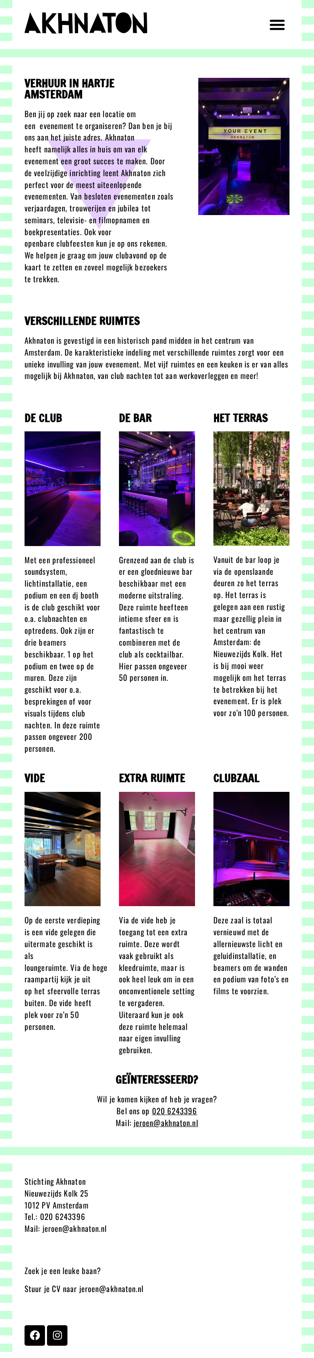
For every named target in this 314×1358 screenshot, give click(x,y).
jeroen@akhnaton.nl (166, 1123)
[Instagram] (57, 1335)
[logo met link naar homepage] (86, 23)
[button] (277, 24)
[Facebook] (35, 1335)
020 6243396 (62, 1216)
